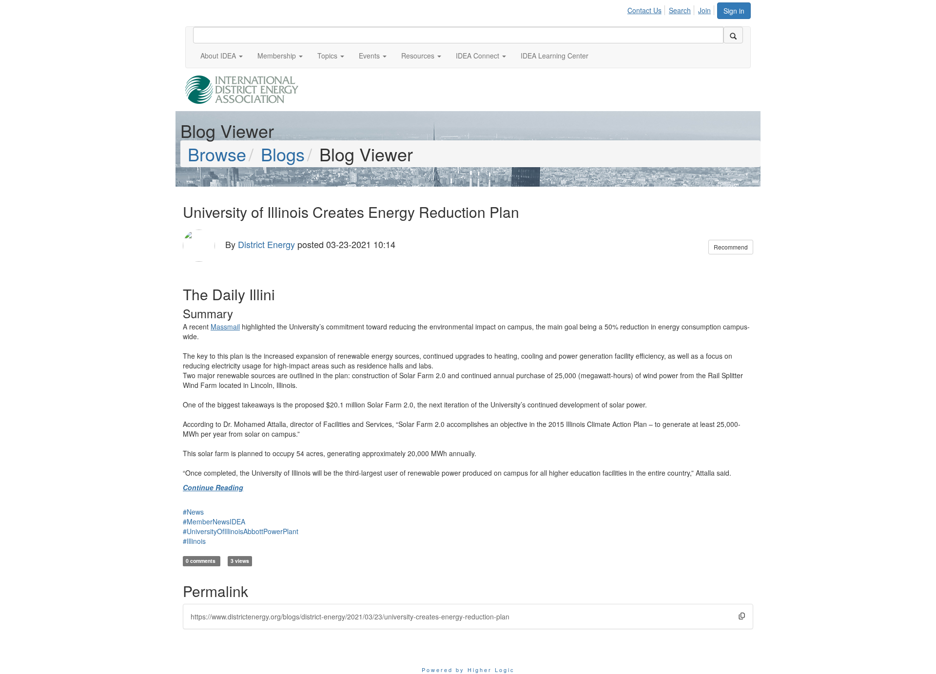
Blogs (283, 153)
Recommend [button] (731, 247)
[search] (733, 35)
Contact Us (644, 10)
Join (704, 10)
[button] (221, 55)
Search (680, 10)
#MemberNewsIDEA (214, 521)
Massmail (225, 326)
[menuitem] (647, 8)
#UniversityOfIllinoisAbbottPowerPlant (240, 531)
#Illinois (194, 541)
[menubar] (671, 8)
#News (193, 512)
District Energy (266, 244)
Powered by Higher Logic (468, 670)
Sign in (733, 11)
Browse (217, 153)
